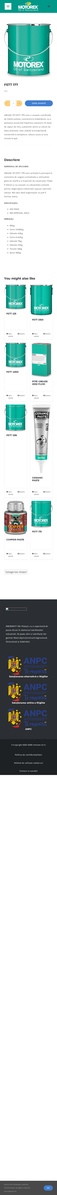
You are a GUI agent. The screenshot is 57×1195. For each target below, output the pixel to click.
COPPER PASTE (15, 539)
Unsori (23, 571)
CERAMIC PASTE (37, 479)
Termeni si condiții (28, 771)
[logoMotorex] (28, 3)
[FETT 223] (15, 297)
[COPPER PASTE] (15, 518)
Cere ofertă (39, 103)
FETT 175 (37, 531)
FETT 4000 (12, 372)
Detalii (22, 334)
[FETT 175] (41, 514)
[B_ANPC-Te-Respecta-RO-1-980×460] (26, 656)
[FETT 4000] (15, 355)
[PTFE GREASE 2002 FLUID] (41, 360)
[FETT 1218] (15, 418)
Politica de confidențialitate (28, 755)
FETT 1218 (11, 435)
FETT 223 (11, 313)
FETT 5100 (37, 319)
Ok (48, 1188)
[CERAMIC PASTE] (41, 439)
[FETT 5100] (41, 300)
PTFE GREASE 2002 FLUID (40, 382)
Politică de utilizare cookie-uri (28, 763)
